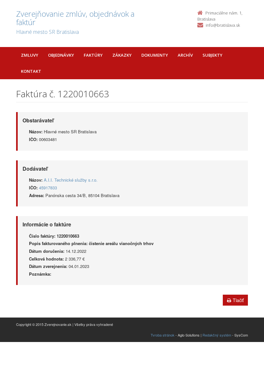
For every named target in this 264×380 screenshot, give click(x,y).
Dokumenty (154, 55)
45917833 (48, 188)
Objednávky (61, 55)
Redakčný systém (217, 334)
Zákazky (122, 55)
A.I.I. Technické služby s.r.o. (71, 180)
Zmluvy (29, 55)
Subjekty (212, 55)
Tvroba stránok (162, 334)
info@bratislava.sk (223, 25)
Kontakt (31, 71)
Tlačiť (238, 300)
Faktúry (93, 55)
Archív (185, 55)
